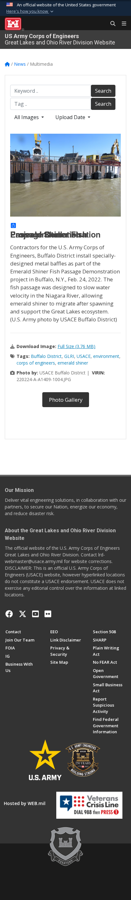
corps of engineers (36, 363)
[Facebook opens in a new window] (9, 614)
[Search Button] (110, 24)
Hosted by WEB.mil (24, 803)
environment (106, 356)
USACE (84, 356)
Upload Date (70, 117)
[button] (30, 11)
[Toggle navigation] (121, 24)
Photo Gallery (65, 399)
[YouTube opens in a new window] (35, 614)
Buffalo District (46, 356)
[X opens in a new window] (22, 614)
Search (103, 90)
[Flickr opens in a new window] (48, 614)
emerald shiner (73, 363)
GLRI (69, 356)
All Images (27, 117)
